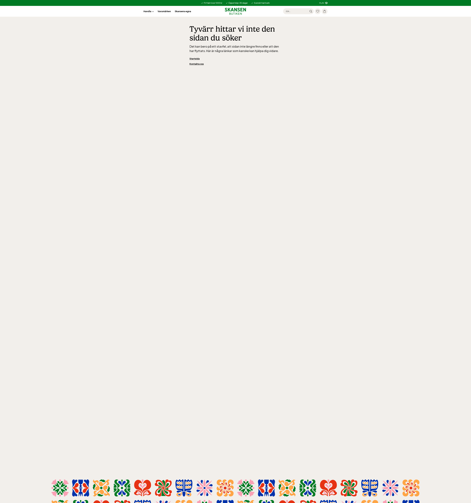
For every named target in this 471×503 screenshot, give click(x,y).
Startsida (195, 58)
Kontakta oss (197, 63)
